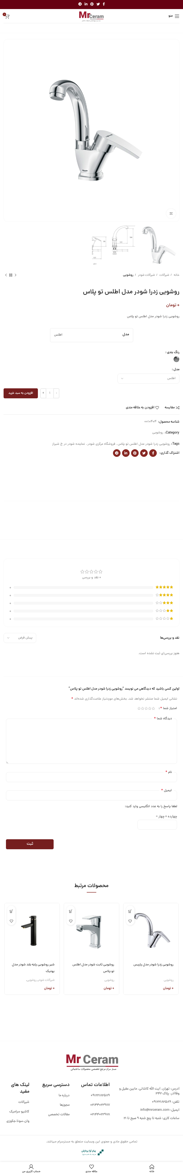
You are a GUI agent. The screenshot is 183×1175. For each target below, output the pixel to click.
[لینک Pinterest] (92, 4)
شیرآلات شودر (146, 275)
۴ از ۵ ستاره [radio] (142, 708)
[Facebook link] (103, 4)
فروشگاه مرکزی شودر (101, 444)
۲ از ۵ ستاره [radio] (150, 708)
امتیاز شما (168, 708)
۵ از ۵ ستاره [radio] (139, 708)
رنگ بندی (173, 352)
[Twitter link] (98, 4)
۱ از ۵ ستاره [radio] (153, 708)
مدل (176, 369)
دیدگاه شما (163, 718)
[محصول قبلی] (15, 275)
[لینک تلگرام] (80, 4)
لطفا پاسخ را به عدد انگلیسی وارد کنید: (151, 806)
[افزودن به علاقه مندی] (130, 921)
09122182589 (161, 1102)
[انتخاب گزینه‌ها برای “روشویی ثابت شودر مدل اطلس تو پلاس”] (70, 911)
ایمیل (166, 790)
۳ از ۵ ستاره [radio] (146, 708)
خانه (176, 275)
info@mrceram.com (154, 1110)
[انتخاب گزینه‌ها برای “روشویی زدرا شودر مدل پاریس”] (130, 911)
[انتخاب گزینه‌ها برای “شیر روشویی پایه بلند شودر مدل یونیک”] (11, 911)
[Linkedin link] (86, 4)
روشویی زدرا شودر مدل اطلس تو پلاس (144, 444)
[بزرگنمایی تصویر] (171, 213)
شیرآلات (164, 275)
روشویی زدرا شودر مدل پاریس (153, 964)
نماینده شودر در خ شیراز (68, 444)
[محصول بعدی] (6, 275)
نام (168, 772)
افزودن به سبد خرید (20, 393)
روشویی (128, 275)
